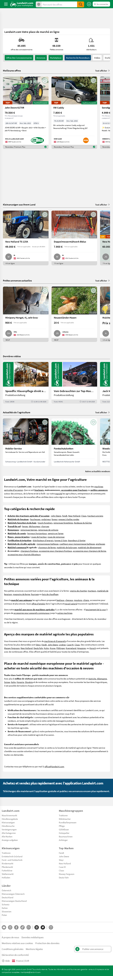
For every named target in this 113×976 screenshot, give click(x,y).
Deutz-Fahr (64, 877)
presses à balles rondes (68, 519)
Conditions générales (12, 949)
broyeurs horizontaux (37, 533)
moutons (78, 600)
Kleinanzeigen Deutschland (14, 900)
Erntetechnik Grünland (12, 856)
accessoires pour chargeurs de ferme (89, 550)
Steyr (38, 644)
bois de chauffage (50, 594)
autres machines (64, 613)
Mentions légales (34, 949)
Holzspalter (64, 832)
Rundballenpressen (67, 822)
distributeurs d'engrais (43, 540)
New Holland (74, 515)
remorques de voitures (48, 529)
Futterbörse (7, 870)
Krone (52, 648)
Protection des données (47, 943)
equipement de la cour (96, 609)
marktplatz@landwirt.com (30, 972)
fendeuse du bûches (83, 522)
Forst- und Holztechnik (12, 859)
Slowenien (6, 911)
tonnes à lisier (60, 540)
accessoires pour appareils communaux (32, 613)
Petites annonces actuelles (17, 280)
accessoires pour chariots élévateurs (24, 554)
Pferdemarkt (7, 866)
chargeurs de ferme (47, 547)
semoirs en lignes (55, 533)
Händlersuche (8, 825)
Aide (7, 960)
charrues (45, 526)
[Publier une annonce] (89, 4)
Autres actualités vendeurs (97, 471)
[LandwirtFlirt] (51, 927)
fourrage (35, 594)
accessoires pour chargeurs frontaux (55, 550)
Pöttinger (60, 648)
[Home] (21, 4)
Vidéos (97, 57)
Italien (5, 907)
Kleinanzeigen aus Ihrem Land (19, 204)
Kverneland (71, 648)
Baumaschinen (66, 836)
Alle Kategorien (9, 832)
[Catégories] (36, 927)
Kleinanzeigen (8, 822)
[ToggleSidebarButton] (6, 4)
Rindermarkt (7, 863)
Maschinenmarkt (9, 815)
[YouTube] (4, 927)
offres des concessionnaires (19, 57)
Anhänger (63, 839)
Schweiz (5, 904)
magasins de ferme (21, 594)
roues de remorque (56, 536)
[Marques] (43, 927)
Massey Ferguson (12, 648)
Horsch (92, 648)
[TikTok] (22, 927)
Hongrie (20, 682)
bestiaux (60, 600)
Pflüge (62, 825)
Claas (83, 515)
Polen (4, 914)
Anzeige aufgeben (10, 839)
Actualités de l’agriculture (16, 412)
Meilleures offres (12, 70)
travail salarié (70, 603)
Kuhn (46, 648)
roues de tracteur (38, 536)
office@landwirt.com (54, 766)
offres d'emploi (38, 603)
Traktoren (63, 815)
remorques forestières (63, 522)
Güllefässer (64, 829)
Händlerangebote (10, 818)
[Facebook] (16, 927)
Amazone (81, 648)
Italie (13, 682)
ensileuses (100, 543)
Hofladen (6, 877)
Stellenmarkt (8, 873)
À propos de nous (10, 937)
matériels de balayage (67, 547)
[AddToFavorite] (45, 80)
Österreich (6, 890)
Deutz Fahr (38, 648)
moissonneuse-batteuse (47, 543)
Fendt (64, 515)
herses (25, 526)
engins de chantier (78, 590)
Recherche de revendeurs (77, 57)
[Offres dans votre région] (39, 4)
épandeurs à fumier (76, 540)
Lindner (62, 644)
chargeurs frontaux (29, 550)
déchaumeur (34, 526)
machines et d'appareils (55, 641)
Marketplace (55, 57)
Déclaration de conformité (15, 955)
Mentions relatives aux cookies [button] (17, 943)
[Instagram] (10, 927)
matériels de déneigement (89, 547)
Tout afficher (101, 70)
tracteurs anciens (95, 515)
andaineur (46, 519)
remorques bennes (28, 529)
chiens (86, 600)
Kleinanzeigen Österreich (13, 893)
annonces (40, 57)
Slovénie (29, 682)
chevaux (69, 600)
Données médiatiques (32, 937)
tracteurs (92, 590)
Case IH (70, 644)
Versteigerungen (9, 829)
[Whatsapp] (28, 927)
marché (58, 493)
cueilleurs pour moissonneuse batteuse (77, 543)
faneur (54, 519)
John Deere (56, 515)
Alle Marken (7, 836)
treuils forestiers (45, 522)
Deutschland (7, 897)
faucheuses (35, 519)
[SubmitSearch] (80, 4)
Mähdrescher (65, 818)
